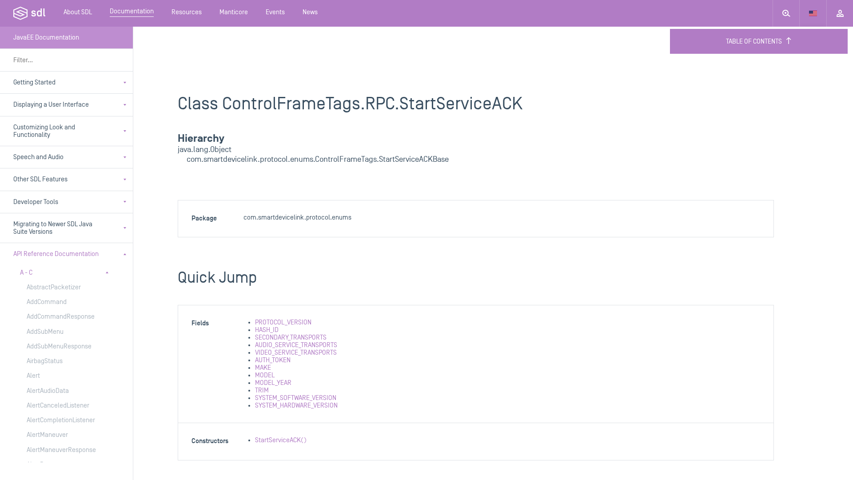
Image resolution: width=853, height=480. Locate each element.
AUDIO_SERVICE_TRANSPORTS (296, 345)
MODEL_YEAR (273, 383)
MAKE (263, 368)
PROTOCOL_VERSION (283, 322)
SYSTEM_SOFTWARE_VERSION (295, 398)
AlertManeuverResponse (61, 450)
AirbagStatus (45, 361)
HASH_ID (267, 330)
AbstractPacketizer (54, 287)
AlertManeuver (47, 435)
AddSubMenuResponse (59, 346)
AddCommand (47, 302)
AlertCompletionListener (61, 420)
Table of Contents (754, 41)
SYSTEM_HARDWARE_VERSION (296, 405)
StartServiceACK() (281, 440)
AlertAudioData (48, 391)
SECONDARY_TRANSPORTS (291, 337)
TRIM (262, 390)
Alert (33, 376)
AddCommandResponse (61, 316)
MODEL (265, 375)
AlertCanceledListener (58, 405)
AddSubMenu (45, 332)
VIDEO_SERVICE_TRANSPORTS (296, 352)
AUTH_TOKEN (273, 360)
